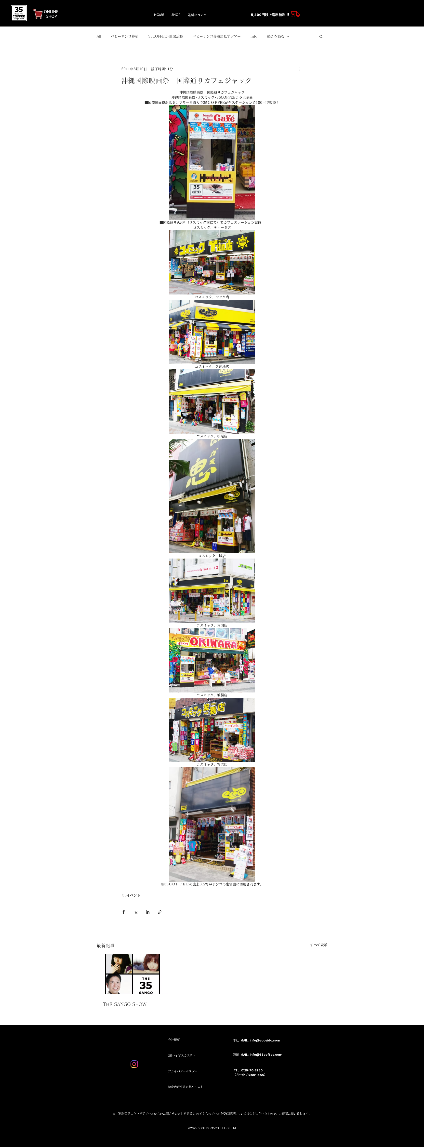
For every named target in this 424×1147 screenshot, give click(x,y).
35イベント (131, 895)
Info (254, 36)
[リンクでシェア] (159, 912)
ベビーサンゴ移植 (124, 36)
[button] (321, 36)
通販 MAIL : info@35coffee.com (257, 1055)
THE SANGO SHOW (124, 1004)
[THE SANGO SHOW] (132, 974)
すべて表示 (318, 945)
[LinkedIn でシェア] (147, 912)
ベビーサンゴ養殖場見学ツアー (217, 36)
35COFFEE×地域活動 (165, 36)
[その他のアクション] (300, 69)
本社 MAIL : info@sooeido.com (256, 1040)
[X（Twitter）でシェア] (135, 912)
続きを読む (275, 36)
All (99, 36)
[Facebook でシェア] (123, 912)
